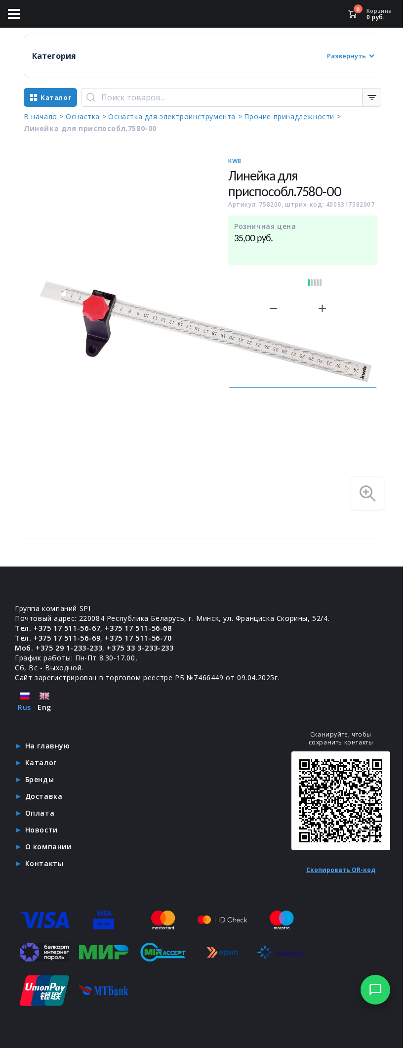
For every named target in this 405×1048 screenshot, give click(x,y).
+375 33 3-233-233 (140, 648)
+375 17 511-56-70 (138, 638)
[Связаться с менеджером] (375, 989)
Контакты (44, 863)
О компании (48, 846)
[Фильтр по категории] (372, 97)
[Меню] (14, 14)
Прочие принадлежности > (292, 116)
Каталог (41, 762)
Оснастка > (86, 116)
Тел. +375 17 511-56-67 (57, 628)
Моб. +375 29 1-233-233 (58, 648)
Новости (41, 829)
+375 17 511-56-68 (138, 628)
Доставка (44, 796)
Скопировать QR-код (340, 870)
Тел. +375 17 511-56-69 (57, 638)
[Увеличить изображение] (367, 493)
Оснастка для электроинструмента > (175, 116)
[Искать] (91, 97)
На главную (47, 745)
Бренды (39, 779)
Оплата (40, 813)
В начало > (44, 116)
